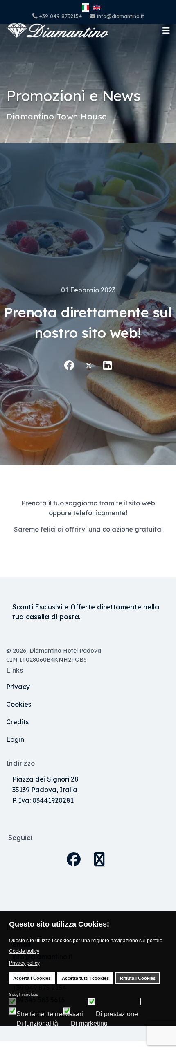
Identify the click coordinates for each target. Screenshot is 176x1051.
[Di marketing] (90, 1011)
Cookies (18, 704)
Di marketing (89, 1023)
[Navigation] (166, 30)
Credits (17, 722)
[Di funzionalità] (38, 1011)
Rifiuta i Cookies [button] (138, 978)
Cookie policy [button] (24, 951)
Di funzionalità (37, 1023)
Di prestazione (117, 1014)
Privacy (18, 687)
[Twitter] (89, 365)
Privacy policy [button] (24, 963)
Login (15, 739)
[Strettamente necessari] (51, 1001)
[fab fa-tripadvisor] (100, 854)
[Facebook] (69, 365)
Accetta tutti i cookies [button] (85, 978)
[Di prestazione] (118, 1001)
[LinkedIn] (107, 365)
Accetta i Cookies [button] (32, 978)
